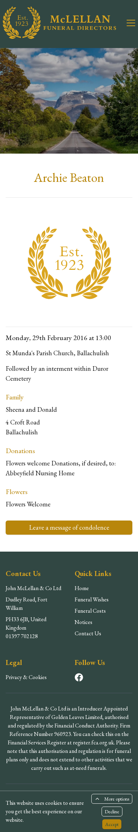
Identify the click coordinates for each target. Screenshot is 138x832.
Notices (83, 622)
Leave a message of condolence (69, 527)
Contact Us (88, 633)
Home (82, 588)
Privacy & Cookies (26, 677)
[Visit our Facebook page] (79, 677)
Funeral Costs (90, 610)
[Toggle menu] (126, 22)
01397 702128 (22, 636)
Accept (112, 824)
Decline (112, 811)
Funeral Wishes (92, 599)
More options (116, 799)
